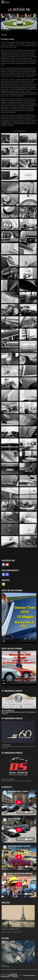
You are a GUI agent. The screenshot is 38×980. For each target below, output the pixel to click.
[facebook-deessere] (3, 564)
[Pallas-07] (10, 224)
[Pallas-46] (28, 456)
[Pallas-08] (28, 224)
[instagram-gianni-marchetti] (7, 574)
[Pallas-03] (10, 199)
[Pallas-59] (28, 541)
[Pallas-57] (28, 529)
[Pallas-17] (10, 285)
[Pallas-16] (28, 273)
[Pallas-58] (10, 541)
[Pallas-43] (10, 444)
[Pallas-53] (10, 505)
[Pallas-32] (28, 370)
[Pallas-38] (28, 407)
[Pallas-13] (10, 260)
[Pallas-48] (28, 468)
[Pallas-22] (28, 309)
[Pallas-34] (28, 383)
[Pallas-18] (28, 285)
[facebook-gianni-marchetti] (3, 574)
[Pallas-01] (10, 187)
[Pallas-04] (28, 199)
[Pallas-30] (28, 358)
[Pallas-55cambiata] (28, 517)
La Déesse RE (13, 974)
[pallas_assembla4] (28, 151)
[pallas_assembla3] (10, 151)
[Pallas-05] (10, 212)
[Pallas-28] (28, 346)
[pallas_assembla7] (10, 175)
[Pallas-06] (28, 212)
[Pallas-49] (10, 480)
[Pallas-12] (28, 248)
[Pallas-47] (10, 468)
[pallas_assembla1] (10, 138)
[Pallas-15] (10, 273)
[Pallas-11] (10, 248)
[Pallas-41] (10, 432)
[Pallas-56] (10, 529)
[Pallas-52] (28, 493)
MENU (7, 2)
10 (11, 30)
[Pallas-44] (28, 444)
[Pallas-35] (10, 395)
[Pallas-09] (10, 236)
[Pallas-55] (10, 517)
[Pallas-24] (28, 322)
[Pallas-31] (10, 370)
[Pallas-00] (28, 175)
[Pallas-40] (28, 419)
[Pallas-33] (10, 383)
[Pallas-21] (10, 309)
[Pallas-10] (28, 236)
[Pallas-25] (10, 334)
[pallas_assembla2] (28, 138)
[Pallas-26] (28, 334)
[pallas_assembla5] (10, 163)
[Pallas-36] (28, 395)
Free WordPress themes (29, 975)
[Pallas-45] (10, 456)
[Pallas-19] (10, 297)
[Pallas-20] (28, 297)
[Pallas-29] (10, 358)
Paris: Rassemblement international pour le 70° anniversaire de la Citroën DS (19, 712)
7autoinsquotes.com (12, 975)
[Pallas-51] (10, 493)
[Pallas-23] (10, 322)
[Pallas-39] (10, 419)
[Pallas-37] (10, 407)
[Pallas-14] (28, 260)
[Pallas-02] (28, 187)
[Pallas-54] (28, 505)
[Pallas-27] (10, 346)
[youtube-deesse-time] (7, 564)
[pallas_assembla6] (28, 163)
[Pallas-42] (28, 432)
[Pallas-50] (28, 480)
